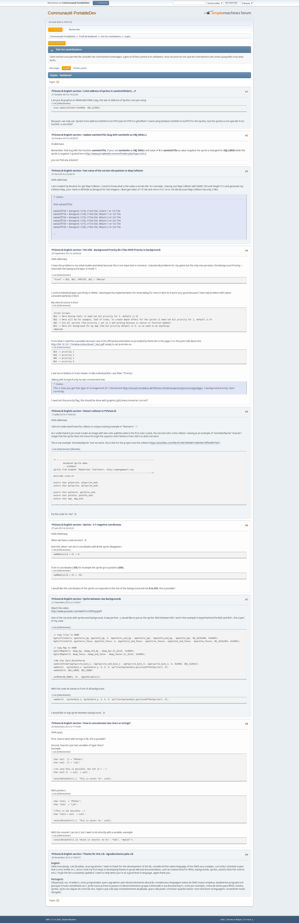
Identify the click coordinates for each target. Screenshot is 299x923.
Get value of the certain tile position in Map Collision (113, 170)
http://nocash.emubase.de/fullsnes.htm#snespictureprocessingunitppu (163, 388)
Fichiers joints (80, 68)
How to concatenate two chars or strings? (107, 723)
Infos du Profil (56, 43)
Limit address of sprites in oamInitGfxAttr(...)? (109, 91)
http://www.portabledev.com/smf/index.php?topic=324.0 (115, 153)
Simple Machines (69, 920)
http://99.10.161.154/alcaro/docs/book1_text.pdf (77, 344)
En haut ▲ (248, 919)
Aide (223, 919)
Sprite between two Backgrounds (102, 598)
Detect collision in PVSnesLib (99, 411)
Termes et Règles (234, 919)
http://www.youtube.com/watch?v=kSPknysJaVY (76, 611)
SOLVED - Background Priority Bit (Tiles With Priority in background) (122, 249)
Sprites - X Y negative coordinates (102, 524)
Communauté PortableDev (72, 13)
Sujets (66, 68)
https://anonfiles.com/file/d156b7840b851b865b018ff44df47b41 (185, 442)
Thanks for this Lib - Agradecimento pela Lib (108, 854)
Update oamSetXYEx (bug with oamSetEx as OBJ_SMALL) (115, 134)
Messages (54, 68)
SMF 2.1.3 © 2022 (53, 920)
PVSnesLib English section (66, 91)
